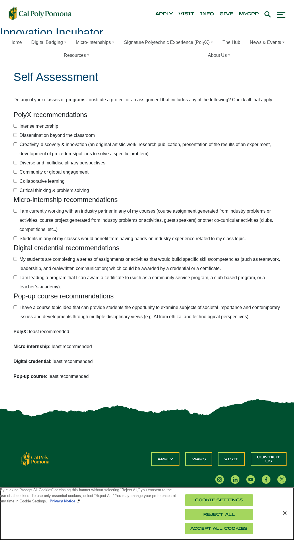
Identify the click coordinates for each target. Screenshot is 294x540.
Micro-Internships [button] (93, 42)
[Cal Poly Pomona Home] (40, 13)
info (207, 14)
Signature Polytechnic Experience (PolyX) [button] (167, 42)
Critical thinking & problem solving (54, 190)
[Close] (284, 513)
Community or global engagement (54, 172)
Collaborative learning (42, 181)
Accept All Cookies (218, 528)
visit (186, 14)
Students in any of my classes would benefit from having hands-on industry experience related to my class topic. (133, 238)
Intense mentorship (39, 126)
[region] (147, 513)
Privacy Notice (62, 501)
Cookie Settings (219, 500)
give (226, 14)
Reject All (219, 514)
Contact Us (269, 459)
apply (164, 14)
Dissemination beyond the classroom (57, 135)
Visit (231, 459)
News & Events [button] (265, 42)
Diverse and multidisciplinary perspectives (62, 162)
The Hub (231, 42)
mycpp (249, 14)
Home (15, 42)
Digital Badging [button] (47, 42)
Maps (199, 459)
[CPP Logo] (35, 458)
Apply (165, 459)
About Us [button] (217, 55)
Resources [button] (75, 55)
